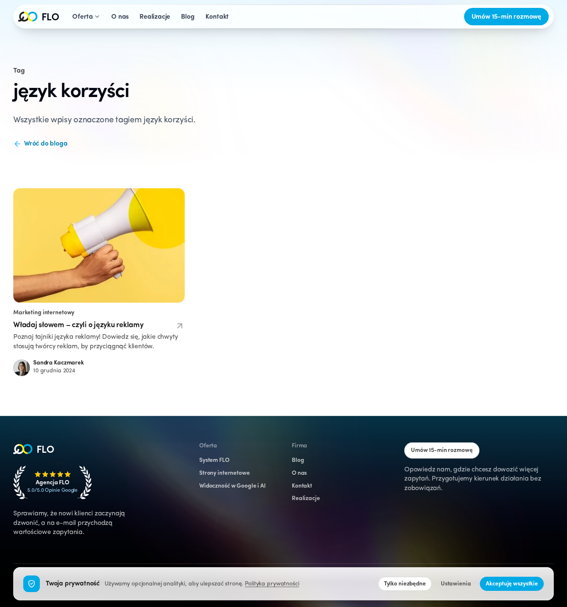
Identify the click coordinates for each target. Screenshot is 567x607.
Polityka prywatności (272, 584)
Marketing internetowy (43, 313)
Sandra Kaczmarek (58, 363)
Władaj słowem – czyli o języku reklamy (78, 325)
